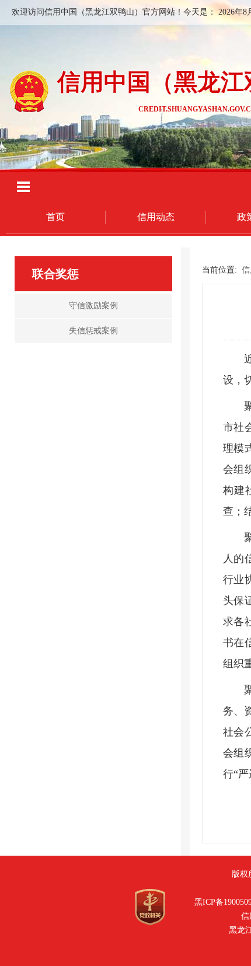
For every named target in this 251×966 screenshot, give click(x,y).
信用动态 (156, 217)
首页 (55, 217)
